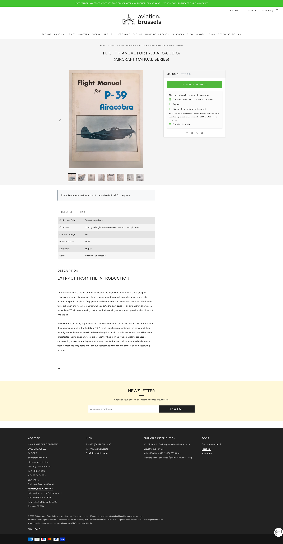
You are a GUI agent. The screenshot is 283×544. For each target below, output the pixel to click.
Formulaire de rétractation (107, 516)
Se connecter (237, 10)
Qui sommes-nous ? (211, 444)
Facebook (206, 448)
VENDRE (200, 34)
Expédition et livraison (97, 453)
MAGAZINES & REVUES (157, 34)
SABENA (96, 34)
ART (106, 34)
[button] (278, 533)
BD (112, 34)
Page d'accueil (108, 45)
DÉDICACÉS (178, 34)
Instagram (207, 453)
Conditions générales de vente (131, 516)
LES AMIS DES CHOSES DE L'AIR (224, 34)
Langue (252, 10)
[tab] (72, 177)
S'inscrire (175, 409)
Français (34, 529)
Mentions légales (89, 516)
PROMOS (46, 34)
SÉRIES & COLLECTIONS (129, 34)
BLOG (190, 34)
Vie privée (77, 516)
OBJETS (71, 34)
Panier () (267, 10)
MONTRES (83, 34)
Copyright (68, 516)
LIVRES (58, 34)
